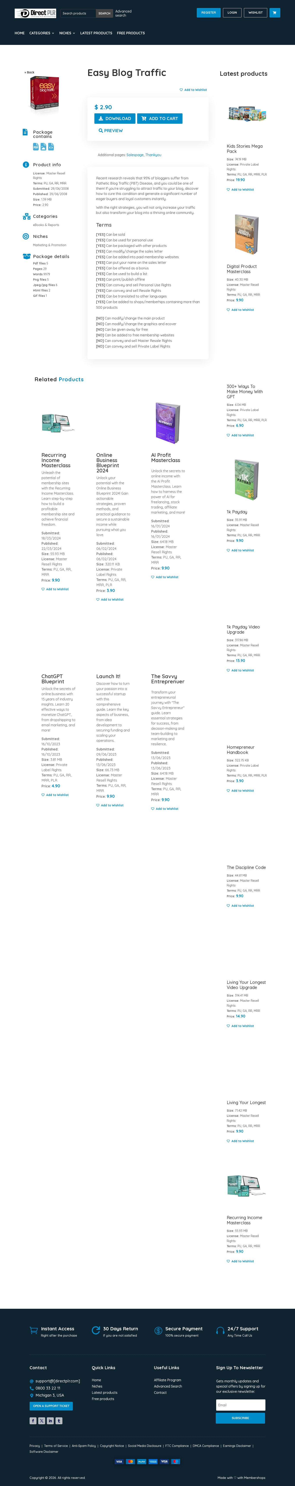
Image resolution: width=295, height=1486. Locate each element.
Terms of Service (56, 1445)
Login (232, 12)
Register (208, 12)
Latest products (96, 33)
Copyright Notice (112, 1445)
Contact (160, 1393)
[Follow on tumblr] (59, 1420)
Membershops (254, 1478)
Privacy (35, 1445)
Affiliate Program (167, 1380)
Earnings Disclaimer (237, 1445)
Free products (131, 33)
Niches (97, 1386)
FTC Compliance (177, 1445)
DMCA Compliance (206, 1445)
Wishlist (256, 12)
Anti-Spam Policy (84, 1445)
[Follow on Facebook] (33, 1420)
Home (20, 33)
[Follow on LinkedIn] (50, 1420)
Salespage (135, 155)
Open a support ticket (51, 1406)
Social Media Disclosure (144, 1445)
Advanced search (123, 13)
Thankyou (153, 155)
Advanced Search (168, 1386)
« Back (29, 72)
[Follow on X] (41, 1420)
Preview (113, 130)
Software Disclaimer (44, 1451)
